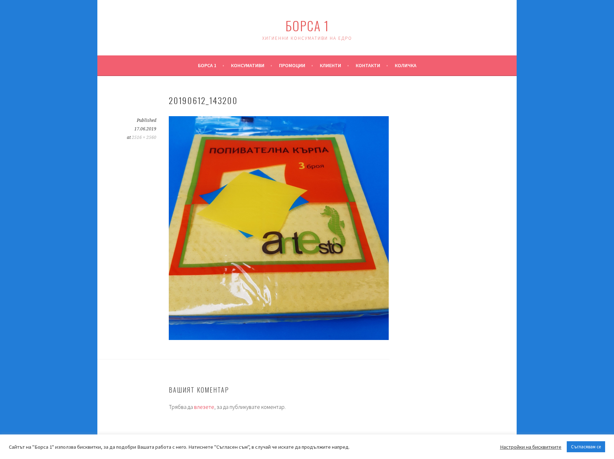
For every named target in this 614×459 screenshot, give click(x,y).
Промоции (292, 65)
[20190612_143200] (279, 337)
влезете (204, 406)
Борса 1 (307, 25)
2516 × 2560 (144, 137)
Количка (405, 65)
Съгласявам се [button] (586, 447)
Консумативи (247, 65)
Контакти (368, 65)
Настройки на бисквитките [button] (530, 447)
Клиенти (330, 65)
